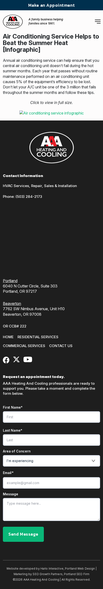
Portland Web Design (80, 568)
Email (8, 473)
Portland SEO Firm (76, 574)
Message (10, 494)
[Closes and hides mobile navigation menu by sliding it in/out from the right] (97, 21)
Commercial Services (24, 345)
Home (8, 337)
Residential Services (37, 337)
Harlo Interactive (51, 568)
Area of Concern (17, 451)
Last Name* (12, 430)
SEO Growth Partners (47, 574)
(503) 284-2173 (29, 196)
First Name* (12, 407)
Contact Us (61, 345)
